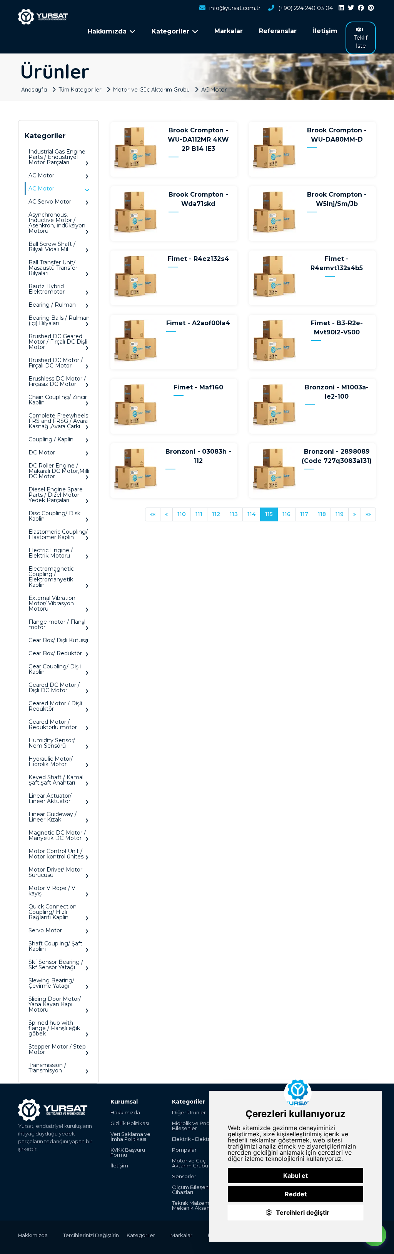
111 (198, 514)
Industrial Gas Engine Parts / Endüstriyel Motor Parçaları (56, 157)
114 (251, 514)
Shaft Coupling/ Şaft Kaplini (55, 946)
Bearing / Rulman (52, 304)
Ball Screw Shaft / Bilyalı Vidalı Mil (51, 246)
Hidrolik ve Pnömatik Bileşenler (198, 1126)
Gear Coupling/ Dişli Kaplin (54, 669)
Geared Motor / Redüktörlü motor (52, 724)
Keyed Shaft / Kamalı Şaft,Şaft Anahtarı (56, 780)
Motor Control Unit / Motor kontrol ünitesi (56, 854)
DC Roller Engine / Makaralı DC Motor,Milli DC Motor (58, 471)
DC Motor (41, 452)
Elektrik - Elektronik (196, 1139)
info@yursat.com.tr (234, 8)
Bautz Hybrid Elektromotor (46, 289)
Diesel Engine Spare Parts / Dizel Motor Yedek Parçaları (55, 495)
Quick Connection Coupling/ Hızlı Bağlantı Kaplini (52, 912)
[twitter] (351, 8)
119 (340, 514)
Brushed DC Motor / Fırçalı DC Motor (55, 363)
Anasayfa (34, 89)
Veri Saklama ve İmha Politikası (130, 1137)
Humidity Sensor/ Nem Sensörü (51, 743)
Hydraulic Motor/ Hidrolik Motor (50, 761)
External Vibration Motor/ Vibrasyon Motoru (51, 603)
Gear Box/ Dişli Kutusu (58, 640)
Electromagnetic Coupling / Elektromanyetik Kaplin (51, 576)
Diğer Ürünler (189, 1112)
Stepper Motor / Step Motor (57, 1049)
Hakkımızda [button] (107, 31)
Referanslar (278, 31)
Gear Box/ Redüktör (55, 653)
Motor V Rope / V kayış (51, 891)
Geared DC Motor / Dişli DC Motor (54, 687)
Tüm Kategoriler (80, 89)
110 (181, 514)
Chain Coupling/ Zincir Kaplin (57, 400)
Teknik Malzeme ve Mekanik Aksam (196, 1206)
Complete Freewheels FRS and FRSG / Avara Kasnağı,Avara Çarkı (58, 421)
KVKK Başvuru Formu (127, 1152)
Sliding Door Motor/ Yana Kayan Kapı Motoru (54, 1004)
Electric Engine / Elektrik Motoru (50, 553)
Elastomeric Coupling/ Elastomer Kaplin (58, 534)
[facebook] (361, 8)
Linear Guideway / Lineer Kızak (52, 817)
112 (216, 514)
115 (269, 514)
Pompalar (184, 1149)
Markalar (228, 31)
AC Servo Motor (49, 201)
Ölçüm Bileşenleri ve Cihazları (198, 1190)
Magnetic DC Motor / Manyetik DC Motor (57, 835)
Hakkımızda (125, 1112)
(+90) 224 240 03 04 (305, 8)
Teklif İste (360, 41)
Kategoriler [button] (170, 31)
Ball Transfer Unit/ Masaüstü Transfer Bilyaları (52, 268)
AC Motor (214, 89)
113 (234, 514)
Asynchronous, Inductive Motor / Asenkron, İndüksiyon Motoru (56, 222)
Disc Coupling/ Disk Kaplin (54, 516)
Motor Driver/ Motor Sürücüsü (55, 872)
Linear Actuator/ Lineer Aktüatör (50, 798)
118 (322, 514)
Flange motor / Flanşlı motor (57, 624)
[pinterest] (371, 8)
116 (286, 514)
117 (304, 514)
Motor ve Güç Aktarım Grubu (151, 89)
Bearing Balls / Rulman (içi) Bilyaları (59, 320)
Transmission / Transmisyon (47, 1068)
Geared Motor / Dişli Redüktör (55, 706)
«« (152, 514)
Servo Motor (45, 930)
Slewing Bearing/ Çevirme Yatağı (51, 983)
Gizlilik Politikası (129, 1123)
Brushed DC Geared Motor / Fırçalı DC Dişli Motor (57, 342)
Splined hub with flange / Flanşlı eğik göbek (54, 1028)
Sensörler (184, 1176)
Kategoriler (141, 1235)
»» (368, 514)
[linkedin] (341, 8)
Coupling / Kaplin (50, 439)
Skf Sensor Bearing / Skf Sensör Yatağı (55, 964)
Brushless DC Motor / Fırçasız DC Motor (57, 381)
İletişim (325, 31)
